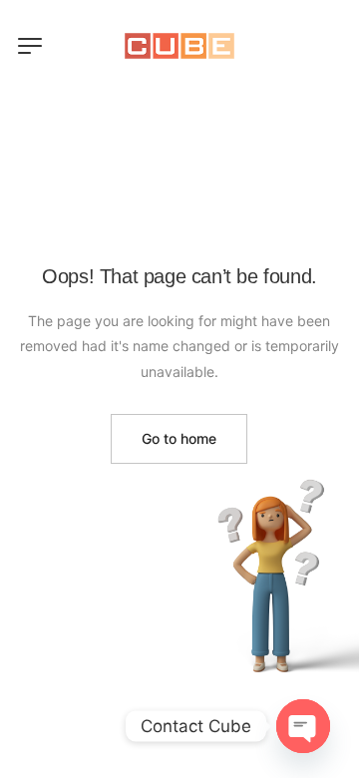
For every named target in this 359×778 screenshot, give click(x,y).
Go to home (179, 438)
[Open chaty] (303, 726)
